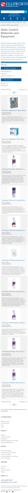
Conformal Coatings (6, 437)
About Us (3, 468)
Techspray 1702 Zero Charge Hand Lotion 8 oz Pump (14, 291)
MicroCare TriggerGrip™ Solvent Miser (14, 110)
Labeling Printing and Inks (7, 442)
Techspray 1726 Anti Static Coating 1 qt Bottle (14, 323)
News (2, 425)
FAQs (2, 427)
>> (16, 92)
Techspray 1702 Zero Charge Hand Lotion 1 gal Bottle (14, 260)
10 (25, 89)
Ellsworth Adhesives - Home (8, 22)
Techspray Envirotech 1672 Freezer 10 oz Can (14, 383)
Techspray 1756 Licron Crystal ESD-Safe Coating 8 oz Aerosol (14, 200)
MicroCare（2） (5, 83)
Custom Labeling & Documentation (9, 456)
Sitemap (3, 472)
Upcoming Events (5, 423)
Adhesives (3, 435)
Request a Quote (5, 421)
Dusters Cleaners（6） (6, 71)
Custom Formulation (6, 454)
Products (19, 22)
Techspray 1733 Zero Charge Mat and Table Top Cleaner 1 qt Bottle (14, 230)
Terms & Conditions (5, 470)
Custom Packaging (5, 458)
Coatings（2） (4, 73)
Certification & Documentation (8, 452)
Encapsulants (4, 438)
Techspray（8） (4, 85)
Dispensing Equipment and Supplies (9, 440)
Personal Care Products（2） (8, 76)
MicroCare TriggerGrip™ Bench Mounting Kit (14, 139)
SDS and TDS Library (6, 450)
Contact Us (3, 466)
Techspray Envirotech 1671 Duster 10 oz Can (14, 351)
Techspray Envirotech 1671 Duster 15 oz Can (14, 169)
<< (11, 92)
